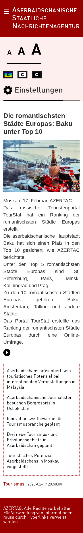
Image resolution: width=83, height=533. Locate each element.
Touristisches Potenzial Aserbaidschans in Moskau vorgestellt (33, 461)
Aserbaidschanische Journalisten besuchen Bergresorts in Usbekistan (39, 403)
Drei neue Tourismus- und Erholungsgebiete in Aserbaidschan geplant (32, 440)
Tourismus (13, 484)
